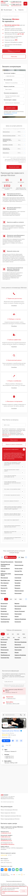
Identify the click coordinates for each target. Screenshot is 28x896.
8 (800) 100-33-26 (5, 836)
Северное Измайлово (20, 619)
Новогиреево (18, 614)
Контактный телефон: (10, 73)
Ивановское (18, 608)
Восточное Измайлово (21, 606)
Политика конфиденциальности (14, 881)
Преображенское (5, 619)
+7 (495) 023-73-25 (16, 1)
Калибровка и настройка (8, 144)
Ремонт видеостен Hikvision (8, 813)
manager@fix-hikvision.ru (7, 844)
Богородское (4, 603)
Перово (17, 616)
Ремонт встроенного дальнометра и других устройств (7, 140)
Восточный (4, 606)
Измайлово (4, 611)
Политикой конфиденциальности (10, 113)
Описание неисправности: (11, 93)
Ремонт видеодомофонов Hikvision (10, 819)
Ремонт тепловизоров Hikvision (9, 810)
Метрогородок (5, 614)
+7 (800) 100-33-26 (16, 4)
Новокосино (4, 616)
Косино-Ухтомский (20, 611)
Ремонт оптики (6, 152)
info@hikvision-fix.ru (6, 840)
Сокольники (18, 621)
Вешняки (17, 603)
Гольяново (3, 608)
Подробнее (14, 305)
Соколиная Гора (5, 621)
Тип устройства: (8, 80)
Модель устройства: (9, 86)
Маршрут (7, 740)
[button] (2, 557)
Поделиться (2, 869)
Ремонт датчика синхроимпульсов (6, 149)
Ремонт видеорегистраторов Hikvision (11, 816)
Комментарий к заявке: (10, 100)
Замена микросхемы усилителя (9, 135)
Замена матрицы (6, 131)
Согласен (23, 891)
